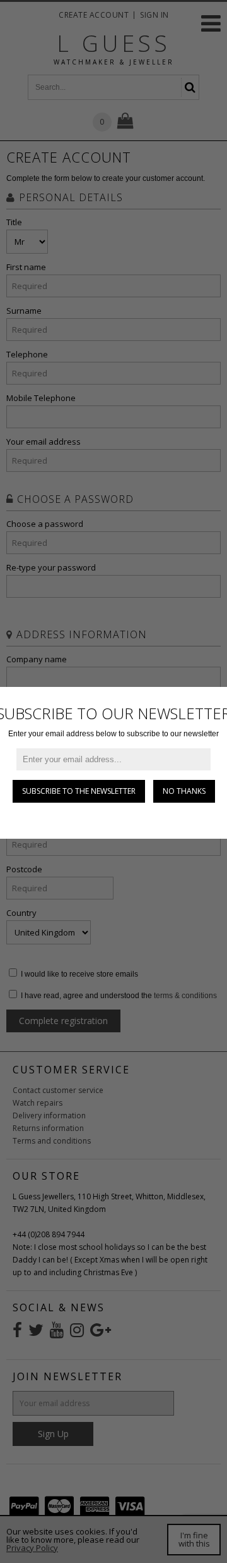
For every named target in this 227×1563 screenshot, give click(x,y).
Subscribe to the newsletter (79, 791)
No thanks (184, 791)
